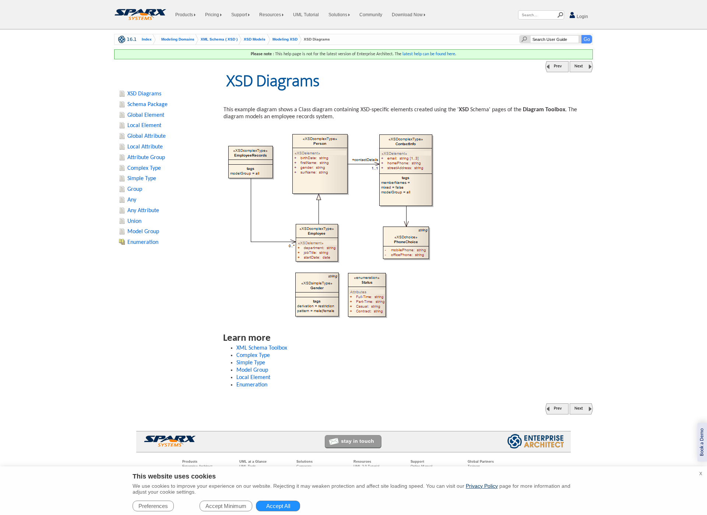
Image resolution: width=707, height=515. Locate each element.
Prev (558, 66)
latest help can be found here (428, 54)
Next (578, 66)
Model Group (252, 370)
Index (147, 39)
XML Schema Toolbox (261, 348)
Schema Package (147, 105)
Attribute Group (146, 158)
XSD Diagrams (144, 94)
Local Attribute (145, 147)
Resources (270, 14)
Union (134, 221)
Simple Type (250, 363)
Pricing (212, 14)
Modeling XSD (285, 39)
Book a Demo (702, 442)
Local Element (253, 378)
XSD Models (254, 39)
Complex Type (253, 355)
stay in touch (357, 441)
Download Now (408, 14)
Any (131, 200)
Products (184, 14)
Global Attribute (146, 136)
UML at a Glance (253, 461)
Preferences (153, 506)
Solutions (338, 14)
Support (239, 14)
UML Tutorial (306, 14)
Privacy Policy (482, 486)
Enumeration (251, 385)
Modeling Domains (177, 39)
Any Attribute (143, 211)
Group (134, 189)
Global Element (145, 115)
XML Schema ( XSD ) (219, 39)
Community (370, 14)
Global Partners (481, 461)
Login (582, 16)
